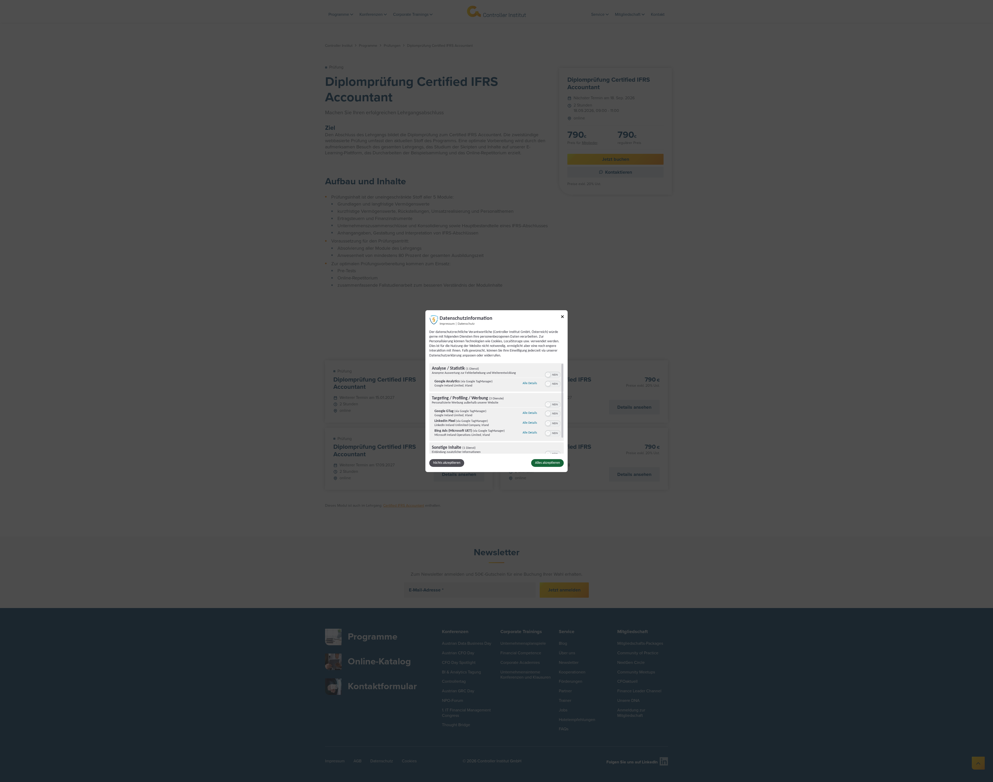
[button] (548, 375)
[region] (496, 408)
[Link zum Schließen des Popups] (562, 317)
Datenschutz (466, 323)
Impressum (447, 323)
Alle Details (530, 383)
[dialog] (496, 391)
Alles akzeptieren (547, 463)
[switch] (552, 374)
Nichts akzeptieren (446, 463)
